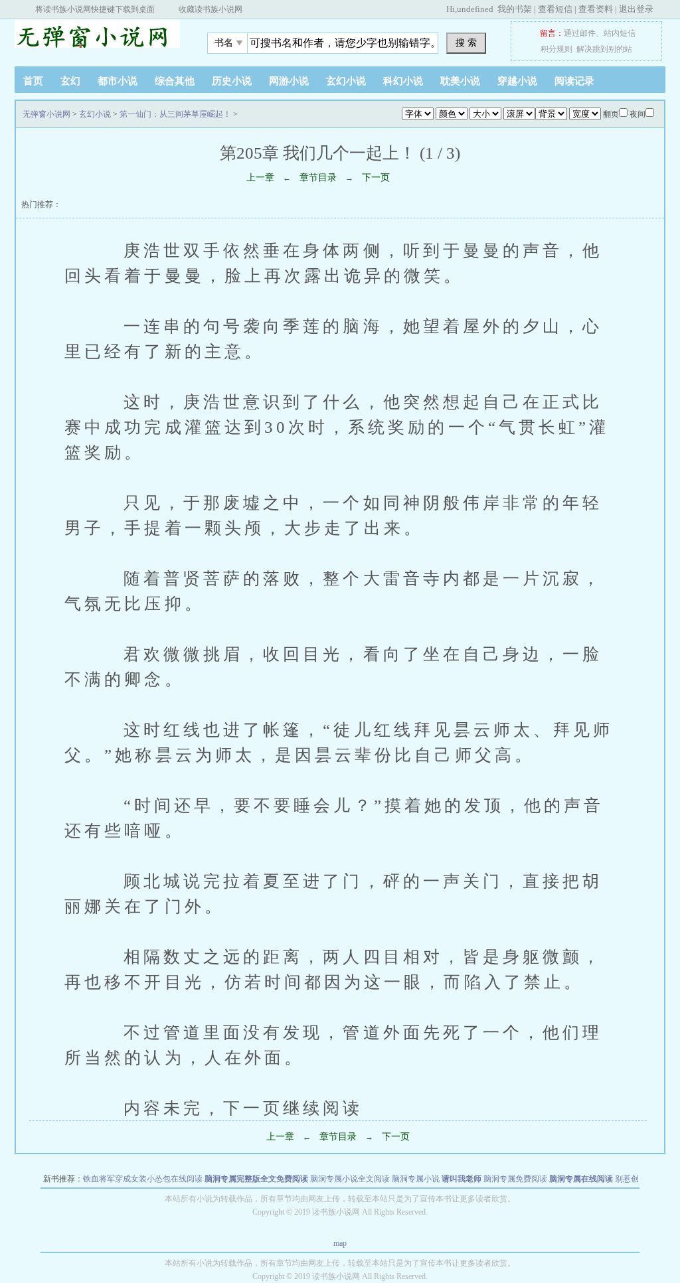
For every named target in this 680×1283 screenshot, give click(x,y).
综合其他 (175, 81)
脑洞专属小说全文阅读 (350, 1178)
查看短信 (555, 9)
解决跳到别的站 (604, 49)
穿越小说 (517, 81)
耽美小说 (460, 81)
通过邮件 (580, 33)
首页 (33, 81)
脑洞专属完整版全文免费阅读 (256, 1178)
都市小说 (117, 81)
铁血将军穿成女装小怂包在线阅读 (143, 1178)
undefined (475, 9)
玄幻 (70, 81)
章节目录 (318, 178)
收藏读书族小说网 (210, 9)
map (340, 1243)
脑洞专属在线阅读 (581, 1178)
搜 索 (466, 42)
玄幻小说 (346, 81)
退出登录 (636, 9)
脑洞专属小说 (416, 1178)
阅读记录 (574, 81)
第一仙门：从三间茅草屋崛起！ (175, 114)
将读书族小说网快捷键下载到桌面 (95, 9)
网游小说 (289, 81)
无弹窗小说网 (98, 39)
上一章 (260, 178)
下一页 (376, 178)
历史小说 (232, 81)
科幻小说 (403, 81)
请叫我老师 (461, 1178)
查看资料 (595, 9)
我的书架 (514, 9)
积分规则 (556, 49)
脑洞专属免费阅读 (515, 1178)
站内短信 (620, 33)
